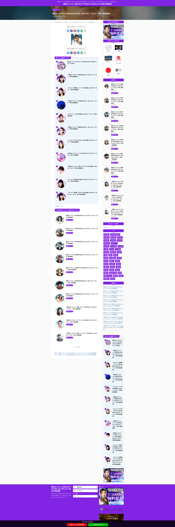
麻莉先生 (112, 278)
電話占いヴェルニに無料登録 (76, 524)
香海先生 (121, 275)
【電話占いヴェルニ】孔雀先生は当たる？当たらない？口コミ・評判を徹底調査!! (117, 378)
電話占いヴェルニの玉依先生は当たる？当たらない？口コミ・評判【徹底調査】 (113, 287)
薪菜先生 (106, 273)
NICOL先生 (113, 237)
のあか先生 (113, 240)
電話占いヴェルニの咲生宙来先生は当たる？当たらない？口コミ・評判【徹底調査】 (113, 309)
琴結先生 (118, 264)
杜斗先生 (119, 258)
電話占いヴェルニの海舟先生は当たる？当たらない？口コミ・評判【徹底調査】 (113, 291)
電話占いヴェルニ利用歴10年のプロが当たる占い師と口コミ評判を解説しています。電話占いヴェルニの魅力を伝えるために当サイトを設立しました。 (61, 495)
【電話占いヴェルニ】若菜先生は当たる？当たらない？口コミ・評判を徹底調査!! (117, 354)
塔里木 (110, 255)
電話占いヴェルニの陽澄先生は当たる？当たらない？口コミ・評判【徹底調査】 (113, 300)
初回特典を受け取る (97, 524)
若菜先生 (111, 270)
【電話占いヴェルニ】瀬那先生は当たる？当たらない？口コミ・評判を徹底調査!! (117, 400)
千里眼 (105, 255)
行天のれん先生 (113, 273)
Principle (120, 237)
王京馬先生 (112, 264)
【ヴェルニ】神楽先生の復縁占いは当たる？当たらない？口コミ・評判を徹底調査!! (117, 448)
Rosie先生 (106, 240)
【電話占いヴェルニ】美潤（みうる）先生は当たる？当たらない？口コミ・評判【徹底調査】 (113, 317)
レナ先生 (106, 249)
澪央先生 (106, 264)
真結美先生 (106, 267)
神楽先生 (112, 267)
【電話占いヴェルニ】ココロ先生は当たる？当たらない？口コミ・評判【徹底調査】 (117, 424)
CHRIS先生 (106, 234)
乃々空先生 (106, 252)
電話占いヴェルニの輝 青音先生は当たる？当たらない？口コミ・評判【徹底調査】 (77, 354)
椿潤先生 (111, 261)
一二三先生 (118, 249)
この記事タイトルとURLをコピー (77, 26)
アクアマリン (114, 243)
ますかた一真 (107, 243)
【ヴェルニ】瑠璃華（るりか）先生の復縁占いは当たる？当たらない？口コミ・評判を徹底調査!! (117, 460)
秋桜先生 (118, 267)
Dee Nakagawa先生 (115, 234)
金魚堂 (119, 273)
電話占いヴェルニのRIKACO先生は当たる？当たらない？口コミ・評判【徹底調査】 (77, 353)
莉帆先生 (117, 270)
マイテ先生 (120, 246)
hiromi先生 (106, 237)
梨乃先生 (106, 261)
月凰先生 (106, 258)
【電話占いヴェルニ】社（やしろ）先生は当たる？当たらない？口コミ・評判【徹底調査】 (113, 322)
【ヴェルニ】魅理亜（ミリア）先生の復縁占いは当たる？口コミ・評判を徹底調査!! (117, 366)
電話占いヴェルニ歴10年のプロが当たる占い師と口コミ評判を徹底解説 (87, 4)
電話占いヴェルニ (59, 206)
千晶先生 (119, 252)
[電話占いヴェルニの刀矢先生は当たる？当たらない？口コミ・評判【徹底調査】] (78, 30)
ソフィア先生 (113, 246)
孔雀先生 (115, 255)
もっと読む (77, 347)
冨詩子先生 (113, 252)
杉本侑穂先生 (112, 258)
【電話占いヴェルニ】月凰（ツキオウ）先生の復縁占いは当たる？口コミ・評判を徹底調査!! (117, 436)
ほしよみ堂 (119, 240)
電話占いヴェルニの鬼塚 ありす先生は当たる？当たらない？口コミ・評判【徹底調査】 (113, 304)
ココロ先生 (106, 246)
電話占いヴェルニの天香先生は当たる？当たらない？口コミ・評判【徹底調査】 (113, 313)
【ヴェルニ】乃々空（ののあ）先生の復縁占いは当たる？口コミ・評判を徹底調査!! (117, 412)
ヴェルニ (111, 249)
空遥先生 (106, 270)
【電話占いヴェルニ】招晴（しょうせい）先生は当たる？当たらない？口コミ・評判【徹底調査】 (113, 327)
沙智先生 (117, 261)
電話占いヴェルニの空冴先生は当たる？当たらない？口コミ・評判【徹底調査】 (113, 296)
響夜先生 (115, 275)
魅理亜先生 (106, 278)
